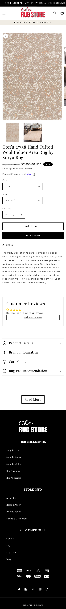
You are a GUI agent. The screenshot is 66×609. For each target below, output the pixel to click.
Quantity (7, 208)
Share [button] (9, 245)
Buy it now (33, 235)
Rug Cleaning (13, 471)
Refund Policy (13, 504)
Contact (10, 538)
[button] (4, 13)
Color (5, 180)
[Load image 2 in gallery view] (33, 132)
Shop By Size (13, 450)
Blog (8, 559)
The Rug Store (35, 604)
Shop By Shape (14, 457)
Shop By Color (13, 464)
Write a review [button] (33, 317)
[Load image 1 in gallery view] (12, 132)
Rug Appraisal (13, 477)
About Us (11, 497)
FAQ (8, 545)
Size (4, 194)
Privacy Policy (13, 511)
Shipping (6, 169)
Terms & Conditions (17, 518)
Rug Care (11, 552)
